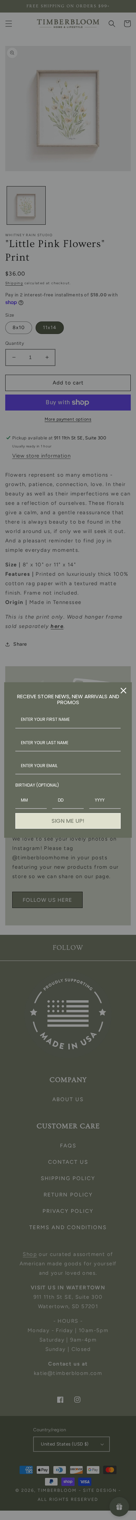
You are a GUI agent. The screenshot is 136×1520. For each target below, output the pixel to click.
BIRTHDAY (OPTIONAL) (37, 785)
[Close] (123, 690)
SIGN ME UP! (68, 821)
